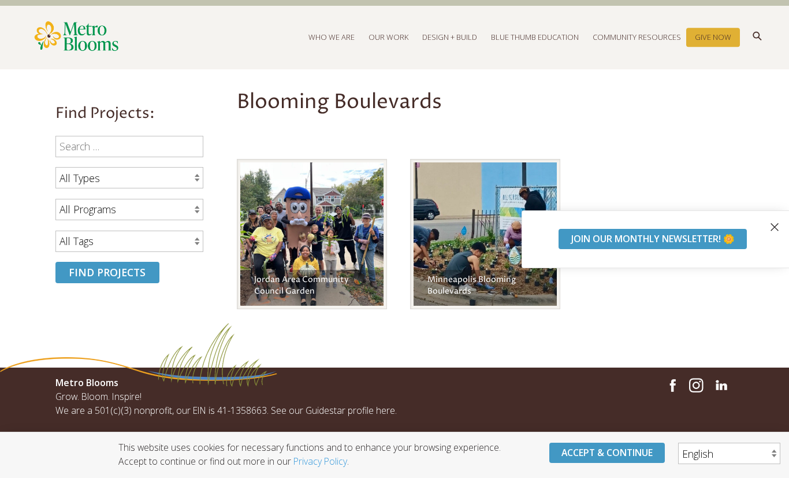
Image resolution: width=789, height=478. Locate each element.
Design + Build (449, 37)
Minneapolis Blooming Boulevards (471, 285)
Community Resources (637, 37)
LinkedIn (721, 385)
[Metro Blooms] (225, 37)
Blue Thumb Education (535, 37)
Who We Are (331, 37)
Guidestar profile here (350, 410)
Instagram (696, 385)
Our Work (388, 37)
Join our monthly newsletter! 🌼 (653, 238)
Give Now (713, 37)
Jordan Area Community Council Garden (301, 285)
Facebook (671, 385)
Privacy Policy (320, 461)
